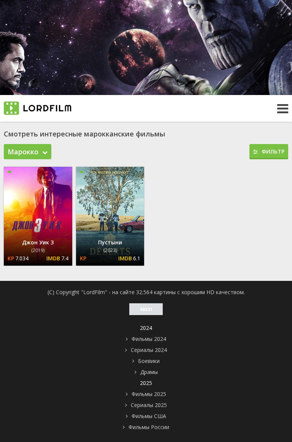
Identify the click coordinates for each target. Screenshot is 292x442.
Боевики (149, 360)
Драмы (149, 371)
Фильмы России (149, 427)
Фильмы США (149, 416)
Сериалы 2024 (149, 349)
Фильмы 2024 (149, 338)
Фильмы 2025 (149, 394)
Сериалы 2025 (149, 405)
